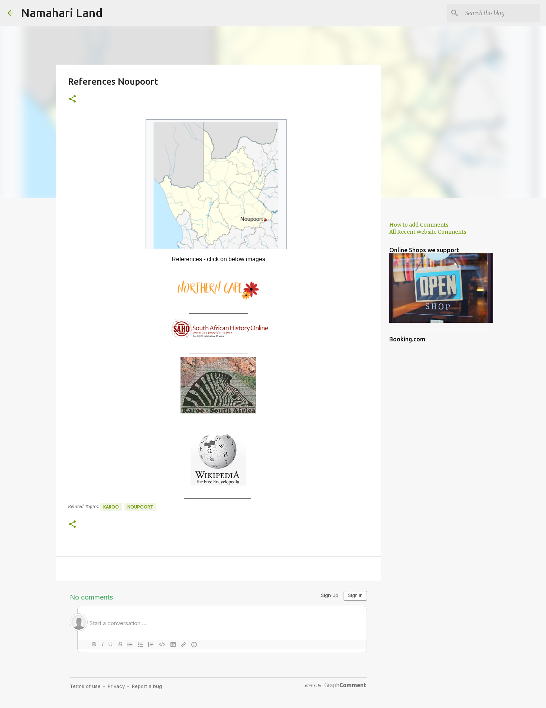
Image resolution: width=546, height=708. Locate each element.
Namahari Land (62, 12)
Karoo (111, 506)
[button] (72, 99)
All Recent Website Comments (427, 231)
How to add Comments (418, 224)
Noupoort (140, 506)
